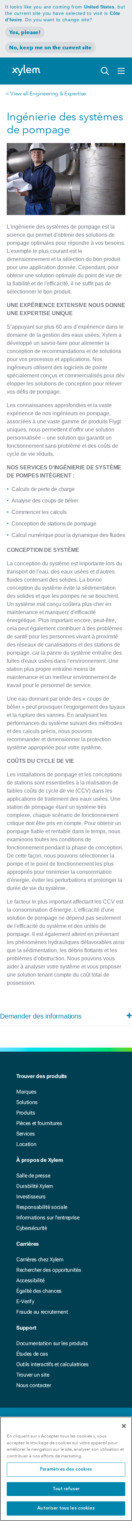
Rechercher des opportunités (48, 1270)
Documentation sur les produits (52, 1343)
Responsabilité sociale (41, 1207)
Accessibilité (30, 1280)
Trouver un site (32, 1375)
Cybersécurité (31, 1228)
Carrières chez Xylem (40, 1259)
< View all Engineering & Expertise (45, 93)
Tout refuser (66, 1489)
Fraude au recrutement (42, 1312)
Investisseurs (31, 1196)
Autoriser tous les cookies (65, 1508)
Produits (25, 1112)
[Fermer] (123, 1426)
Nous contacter (33, 1385)
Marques (26, 1092)
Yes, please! (25, 32)
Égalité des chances (39, 1291)
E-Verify (25, 1301)
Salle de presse (33, 1175)
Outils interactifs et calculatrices (52, 1364)
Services (25, 1133)
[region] (66, 1469)
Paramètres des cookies (66, 1469)
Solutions (27, 1102)
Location (26, 1144)
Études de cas (32, 1354)
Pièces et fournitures (39, 1123)
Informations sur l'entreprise (48, 1217)
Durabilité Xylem (34, 1186)
